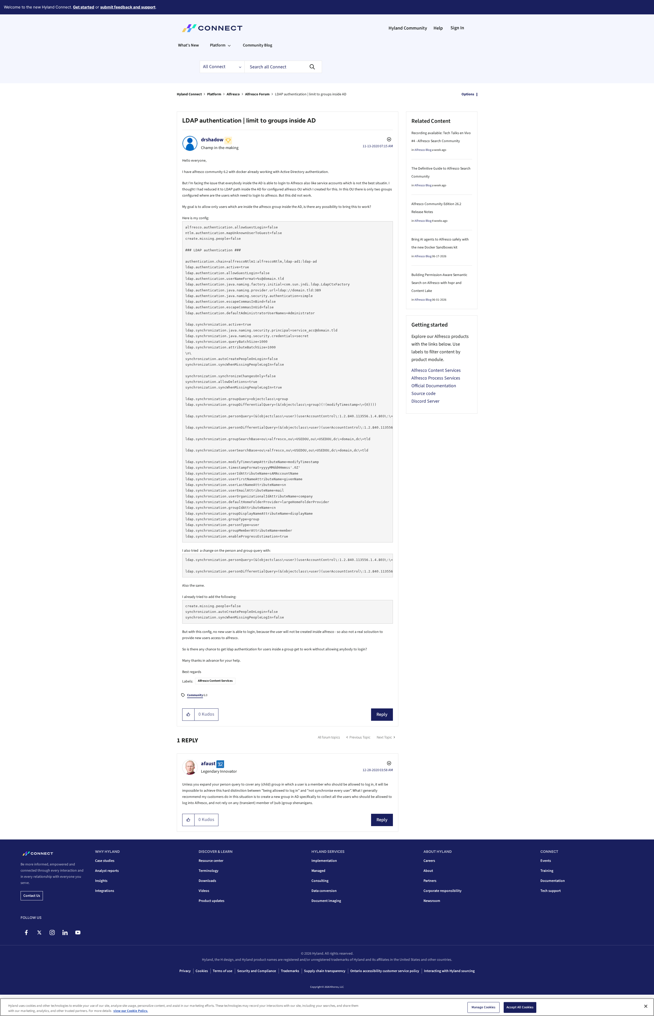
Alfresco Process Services (435, 378)
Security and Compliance (256, 971)
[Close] (645, 1006)
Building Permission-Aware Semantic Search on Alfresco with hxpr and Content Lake (439, 282)
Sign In (457, 28)
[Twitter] (39, 932)
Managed (318, 870)
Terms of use (222, 971)
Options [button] (468, 94)
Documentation (552, 880)
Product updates (211, 900)
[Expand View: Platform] (229, 45)
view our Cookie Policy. (130, 1010)
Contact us (31, 895)
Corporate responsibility (442, 890)
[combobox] (283, 67)
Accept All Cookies (519, 1007)
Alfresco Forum (257, 94)
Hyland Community (408, 28)
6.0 (197, 695)
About (428, 870)
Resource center (211, 860)
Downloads (207, 880)
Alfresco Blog (422, 150)
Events (545, 860)
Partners (429, 880)
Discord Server (425, 401)
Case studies (104, 860)
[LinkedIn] (65, 932)
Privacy (185, 971)
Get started (83, 7)
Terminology (208, 870)
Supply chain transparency (324, 971)
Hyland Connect (189, 94)
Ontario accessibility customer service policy (384, 971)
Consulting (319, 880)
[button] (188, 715)
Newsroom (431, 900)
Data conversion (324, 890)
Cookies (202, 971)
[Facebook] (26, 932)
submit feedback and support (127, 7)
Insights (101, 880)
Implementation (324, 860)
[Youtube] (78, 932)
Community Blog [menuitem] (257, 45)
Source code (423, 393)
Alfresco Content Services (215, 681)
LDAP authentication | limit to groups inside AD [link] (310, 94)
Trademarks (290, 971)
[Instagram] (52, 932)
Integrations (104, 890)
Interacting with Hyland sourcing (449, 971)
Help (438, 28)
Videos (204, 890)
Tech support (550, 890)
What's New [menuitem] (188, 45)
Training (546, 870)
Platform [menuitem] (217, 45)
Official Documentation (433, 386)
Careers (429, 860)
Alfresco (233, 94)
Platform (214, 94)
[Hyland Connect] (212, 28)
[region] (327, 1007)
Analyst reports (107, 870)
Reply (382, 714)
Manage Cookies (484, 1007)
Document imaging (326, 900)
